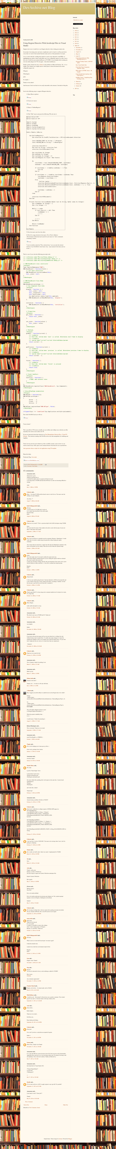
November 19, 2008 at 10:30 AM (34, 646)
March (77, 81)
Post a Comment (29, 1101)
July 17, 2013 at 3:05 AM (32, 1077)
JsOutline (29, 976)
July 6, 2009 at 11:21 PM (32, 685)
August (78, 52)
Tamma (28, 850)
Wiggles (29, 744)
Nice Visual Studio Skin (81, 65)
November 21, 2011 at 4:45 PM (34, 1037)
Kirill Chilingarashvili (32, 506)
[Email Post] (46, 464)
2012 (76, 39)
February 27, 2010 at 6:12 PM (33, 845)
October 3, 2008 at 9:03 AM (33, 548)
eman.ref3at (30, 918)
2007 (76, 88)
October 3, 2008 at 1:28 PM (33, 570)
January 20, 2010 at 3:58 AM (33, 760)
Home (46, 1105)
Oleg (28, 967)
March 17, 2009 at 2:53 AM (33, 664)
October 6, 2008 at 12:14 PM (33, 585)
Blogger (70, 1138)
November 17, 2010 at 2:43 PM (34, 981)
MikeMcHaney (30, 995)
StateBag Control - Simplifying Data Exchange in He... (84, 78)
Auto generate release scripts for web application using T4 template (39, 448)
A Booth (29, 690)
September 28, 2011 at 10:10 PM (34, 1022)
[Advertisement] (46, 27)
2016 (76, 32)
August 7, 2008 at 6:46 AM (33, 501)
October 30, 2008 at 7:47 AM (33, 608)
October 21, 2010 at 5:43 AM (33, 930)
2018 (76, 30)
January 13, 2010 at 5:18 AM (33, 751)
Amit (28, 1005)
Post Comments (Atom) (34, 1107)
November (78, 49)
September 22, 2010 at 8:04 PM (34, 913)
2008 (76, 45)
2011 (76, 41)
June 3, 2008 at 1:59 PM (32, 487)
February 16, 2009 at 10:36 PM (34, 655)
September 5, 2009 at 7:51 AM (34, 730)
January (78, 86)
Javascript (34, 457)
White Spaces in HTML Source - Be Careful (84, 71)
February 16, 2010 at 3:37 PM (33, 802)
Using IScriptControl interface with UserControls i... (84, 74)
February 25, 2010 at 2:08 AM (33, 834)
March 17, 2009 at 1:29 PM (33, 673)
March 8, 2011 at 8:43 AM (33, 990)
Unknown (29, 492)
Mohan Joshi (30, 678)
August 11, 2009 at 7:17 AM (33, 721)
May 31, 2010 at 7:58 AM (32, 903)
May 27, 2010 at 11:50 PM (33, 881)
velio (28, 868)
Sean (28, 958)
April (77, 56)
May (77, 54)
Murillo (28, 1082)
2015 (76, 35)
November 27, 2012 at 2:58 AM (34, 1046)
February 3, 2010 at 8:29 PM (33, 793)
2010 (76, 43)
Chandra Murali (31, 986)
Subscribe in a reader (78, 20)
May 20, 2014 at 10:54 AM (33, 1098)
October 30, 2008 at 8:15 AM (33, 617)
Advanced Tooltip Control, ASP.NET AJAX (84, 62)
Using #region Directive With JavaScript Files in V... (82, 58)
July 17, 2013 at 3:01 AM (32, 1059)
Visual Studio (34, 466)
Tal (27, 859)
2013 (76, 37)
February (78, 83)
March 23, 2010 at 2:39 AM (33, 863)
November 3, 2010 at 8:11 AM (33, 962)
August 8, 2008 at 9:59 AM (33, 516)
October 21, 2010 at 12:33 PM (33, 953)
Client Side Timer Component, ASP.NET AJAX (83, 67)
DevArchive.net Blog (39, 7)
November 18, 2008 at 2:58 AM (34, 629)
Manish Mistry (30, 765)
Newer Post (26, 1105)
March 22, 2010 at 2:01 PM (33, 854)
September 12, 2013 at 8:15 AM (34, 1086)
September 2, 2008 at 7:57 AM (34, 531)
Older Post (65, 1105)
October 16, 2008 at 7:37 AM (33, 595)
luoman (60, 1138)
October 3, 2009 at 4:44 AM (33, 739)
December (78, 47)
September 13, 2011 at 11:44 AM (34, 1000)
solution (41, 64)
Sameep (29, 1042)
